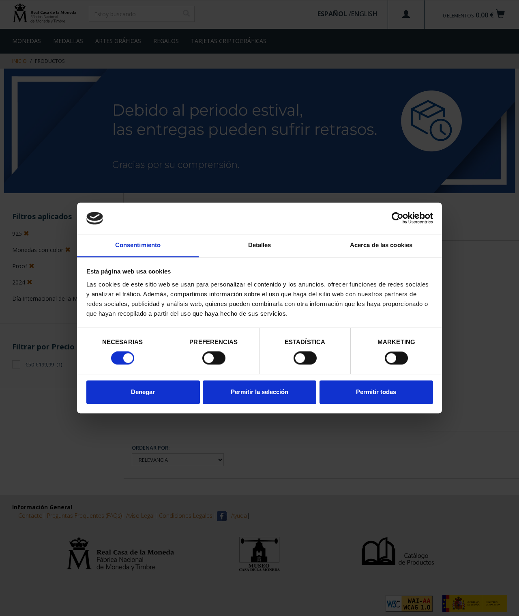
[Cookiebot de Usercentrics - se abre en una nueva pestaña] (397, 218)
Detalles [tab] (259, 244)
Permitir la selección (259, 391)
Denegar (143, 391)
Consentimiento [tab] (138, 244)
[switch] (213, 358)
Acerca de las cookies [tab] (381, 244)
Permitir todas (376, 391)
